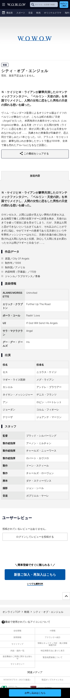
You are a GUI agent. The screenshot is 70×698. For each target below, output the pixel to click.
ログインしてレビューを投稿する (35, 536)
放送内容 (35, 175)
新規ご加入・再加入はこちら (35, 574)
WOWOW (16, 4)
